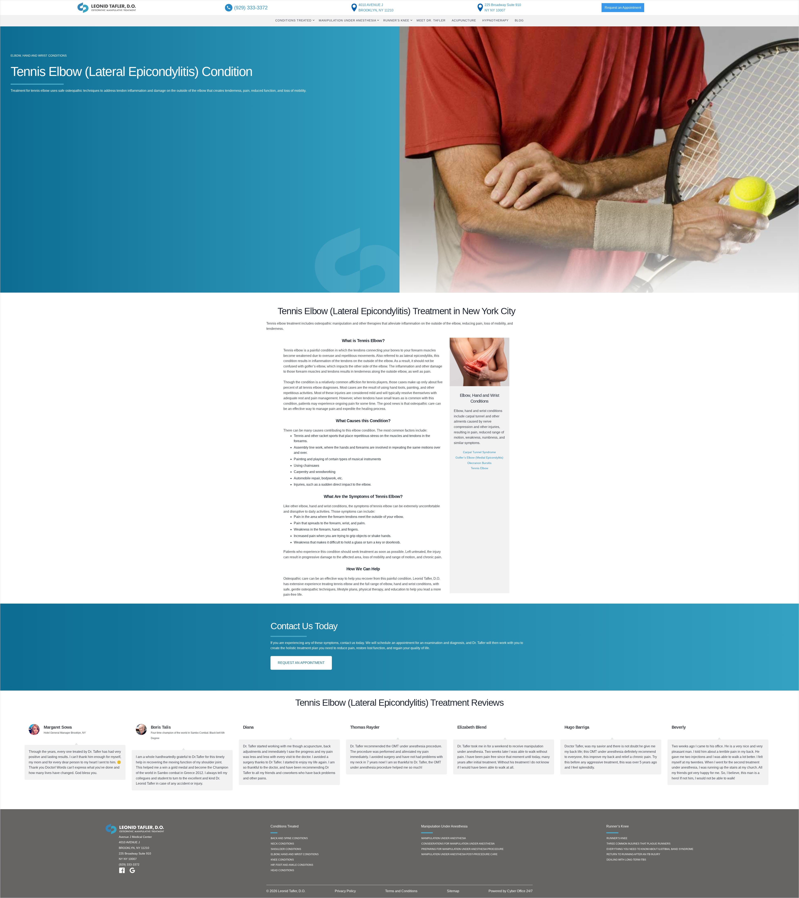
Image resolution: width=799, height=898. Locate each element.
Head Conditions (282, 870)
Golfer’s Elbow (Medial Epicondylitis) (479, 457)
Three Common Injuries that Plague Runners (638, 843)
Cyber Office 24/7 (520, 891)
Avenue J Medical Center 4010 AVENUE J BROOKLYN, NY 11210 (135, 842)
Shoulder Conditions (286, 849)
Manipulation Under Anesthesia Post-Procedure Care (459, 854)
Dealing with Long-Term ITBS (626, 859)
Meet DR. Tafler (431, 20)
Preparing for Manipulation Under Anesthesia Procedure (462, 849)
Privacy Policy (345, 891)
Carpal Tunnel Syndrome (479, 452)
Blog (519, 20)
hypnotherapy (495, 20)
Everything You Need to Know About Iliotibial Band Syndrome (650, 849)
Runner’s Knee (617, 838)
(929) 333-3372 (129, 864)
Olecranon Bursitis (479, 463)
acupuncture (464, 20)
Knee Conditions (282, 859)
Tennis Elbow (479, 468)
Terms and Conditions (401, 891)
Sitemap (453, 891)
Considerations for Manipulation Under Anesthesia (458, 843)
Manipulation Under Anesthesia (443, 838)
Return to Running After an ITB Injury (633, 854)
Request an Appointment (623, 7)
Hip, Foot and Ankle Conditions (292, 864)
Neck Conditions (282, 843)
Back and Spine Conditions (289, 838)
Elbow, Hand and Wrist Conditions (295, 854)
